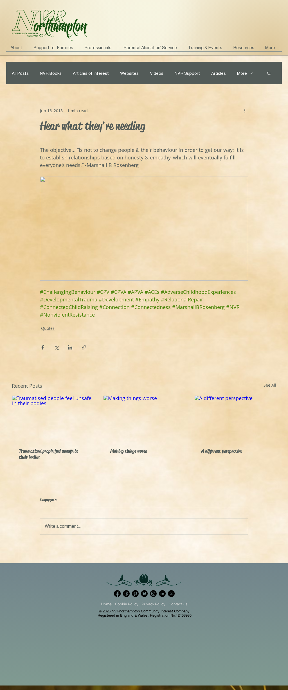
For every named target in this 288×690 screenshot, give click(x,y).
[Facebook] (117, 593)
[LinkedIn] (162, 593)
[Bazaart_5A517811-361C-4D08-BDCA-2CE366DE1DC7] (144, 593)
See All (270, 385)
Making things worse (128, 451)
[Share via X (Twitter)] (56, 347)
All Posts (20, 73)
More (242, 73)
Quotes (48, 328)
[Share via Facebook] (42, 347)
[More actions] (244, 110)
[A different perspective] (235, 418)
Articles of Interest (91, 73)
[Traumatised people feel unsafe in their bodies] (52, 418)
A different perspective (221, 451)
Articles (218, 73)
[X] (171, 593)
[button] (54, 49)
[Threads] (126, 593)
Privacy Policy (153, 604)
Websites (129, 73)
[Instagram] (153, 593)
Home (106, 604)
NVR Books (51, 73)
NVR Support (187, 73)
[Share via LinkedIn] (70, 347)
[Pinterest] (135, 593)
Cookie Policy (126, 604)
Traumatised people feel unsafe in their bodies (48, 454)
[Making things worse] (144, 418)
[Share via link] (84, 347)
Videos (156, 73)
